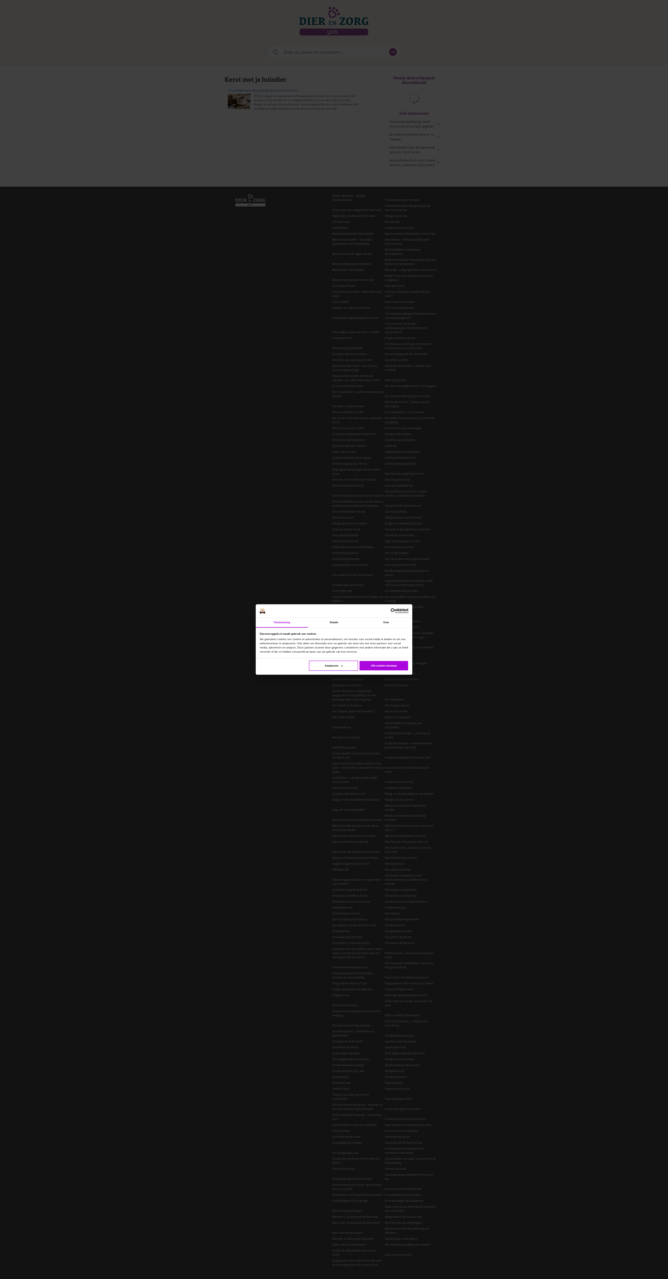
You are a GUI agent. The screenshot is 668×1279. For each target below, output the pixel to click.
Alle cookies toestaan (384, 665)
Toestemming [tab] (281, 622)
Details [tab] (334, 622)
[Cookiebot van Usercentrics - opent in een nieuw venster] (393, 610)
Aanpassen (331, 665)
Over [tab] (386, 622)
